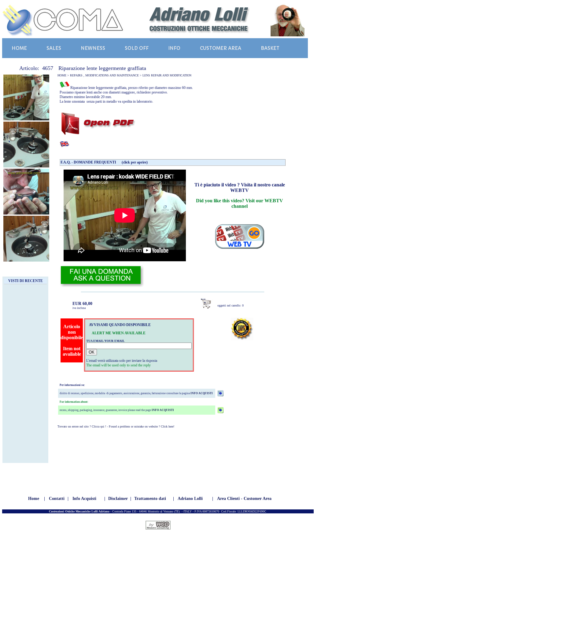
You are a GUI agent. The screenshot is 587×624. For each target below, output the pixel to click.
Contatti (57, 498)
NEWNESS (93, 48)
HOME (19, 48)
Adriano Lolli (190, 498)
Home (33, 498)
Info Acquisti (84, 498)
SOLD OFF (137, 48)
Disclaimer (118, 498)
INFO (174, 48)
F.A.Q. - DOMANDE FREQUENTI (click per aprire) (104, 162)
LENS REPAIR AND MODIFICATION (166, 75)
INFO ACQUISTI (201, 393)
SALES (53, 48)
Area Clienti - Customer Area (244, 498)
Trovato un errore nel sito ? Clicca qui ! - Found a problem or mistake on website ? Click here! (115, 426)
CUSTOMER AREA (220, 48)
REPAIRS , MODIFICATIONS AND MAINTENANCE (104, 75)
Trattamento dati (150, 498)
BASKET (270, 48)
